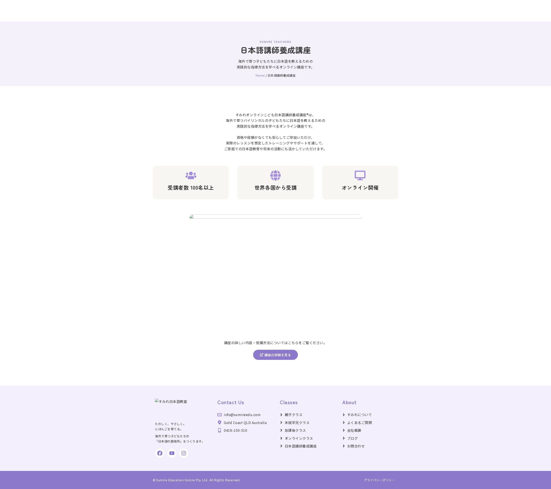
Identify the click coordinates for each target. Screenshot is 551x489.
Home (260, 75)
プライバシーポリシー (379, 480)
